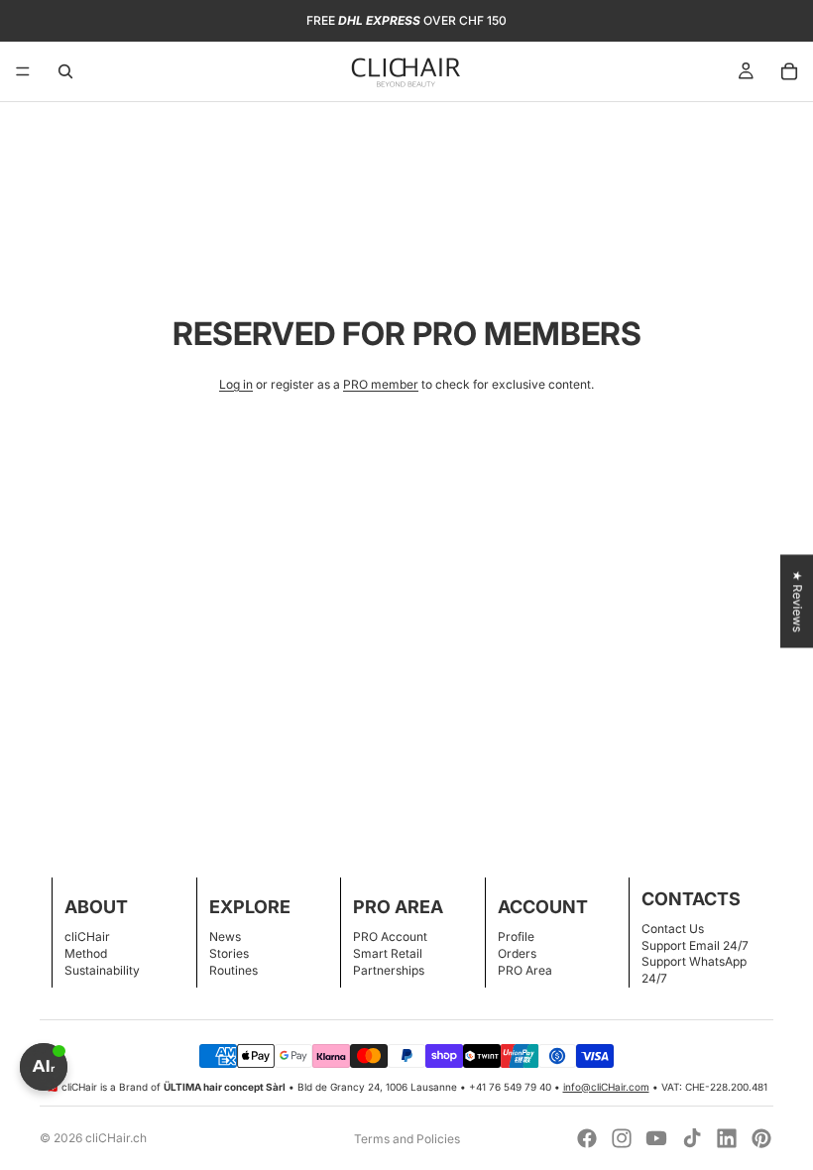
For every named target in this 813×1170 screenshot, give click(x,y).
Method (85, 953)
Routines (233, 970)
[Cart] (789, 71)
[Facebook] (587, 1138)
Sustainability (102, 970)
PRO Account (390, 936)
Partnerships (388, 970)
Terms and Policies (407, 1138)
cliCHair (87, 936)
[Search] (65, 71)
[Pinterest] (761, 1138)
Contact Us (672, 928)
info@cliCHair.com (606, 1087)
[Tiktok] (692, 1138)
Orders (517, 953)
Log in (236, 384)
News (225, 936)
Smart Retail (387, 953)
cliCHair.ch (116, 1137)
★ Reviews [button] (797, 601)
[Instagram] (622, 1138)
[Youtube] (656, 1138)
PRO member (380, 384)
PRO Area (525, 970)
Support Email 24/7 (695, 945)
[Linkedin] (727, 1138)
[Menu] (23, 71)
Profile (516, 936)
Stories (229, 953)
